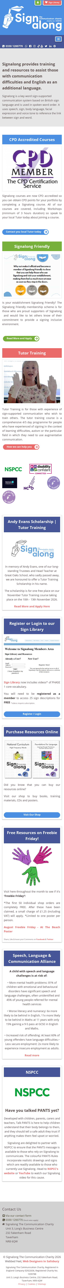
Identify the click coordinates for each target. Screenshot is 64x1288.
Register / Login (32, 713)
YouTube (24, 1173)
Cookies (31, 1284)
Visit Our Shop (32, 814)
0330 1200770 (15, 46)
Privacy (21, 1284)
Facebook (40, 939)
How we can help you (19, 446)
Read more (32, 1055)
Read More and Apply (19, 338)
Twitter (50, 939)
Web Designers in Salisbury (41, 1261)
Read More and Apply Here (32, 606)
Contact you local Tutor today (23, 231)
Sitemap (42, 1284)
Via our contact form (18, 1215)
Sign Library (54, 2)
